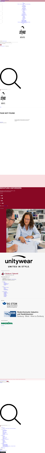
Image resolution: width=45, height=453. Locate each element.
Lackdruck (5, 294)
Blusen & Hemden (5, 430)
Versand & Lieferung (6, 283)
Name (0, 195)
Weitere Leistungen (5, 291)
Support (3, 286)
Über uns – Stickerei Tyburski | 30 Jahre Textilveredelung (9, 428)
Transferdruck (5, 295)
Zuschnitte (5, 296)
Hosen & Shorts (4, 432)
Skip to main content (6, 0)
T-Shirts (24, 10)
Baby (24, 7)
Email (0, 200)
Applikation (5, 292)
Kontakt (5, 288)
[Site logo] (2, 1)
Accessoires (24, 5)
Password (2, 43)
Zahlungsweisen (6, 284)
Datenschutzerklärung (3, 380)
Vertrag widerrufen (3, 452)
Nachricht (1, 203)
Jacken (24, 13)
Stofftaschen (24, 17)
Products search (2, 89)
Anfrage (24, 3)
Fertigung (5, 293)
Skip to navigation (2, 0)
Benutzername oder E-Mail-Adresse (5, 42)
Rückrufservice (5, 289)
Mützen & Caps (24, 14)
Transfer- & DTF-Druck (24, 22)
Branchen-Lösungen (24, 20)
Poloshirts (24, 9)
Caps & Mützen (24, 6)
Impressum (6, 380)
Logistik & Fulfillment (23, 21)
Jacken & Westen (24, 8)
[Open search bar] (10, 88)
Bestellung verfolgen (6, 287)
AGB (4, 282)
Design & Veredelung (5, 444)
